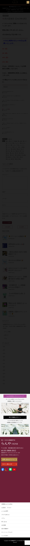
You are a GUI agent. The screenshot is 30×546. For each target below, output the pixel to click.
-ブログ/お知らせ (5, 514)
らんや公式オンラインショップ (15, 396)
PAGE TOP (27, 528)
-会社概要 (3, 525)
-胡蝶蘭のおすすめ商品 (6, 504)
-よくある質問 (4, 511)
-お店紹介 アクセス (6, 507)
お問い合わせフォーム (8, 459)
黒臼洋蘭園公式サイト (15, 417)
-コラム (3, 518)
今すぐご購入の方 (7, 464)
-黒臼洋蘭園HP (4, 528)
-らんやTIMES (4, 535)
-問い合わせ (4, 521)
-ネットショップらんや (6, 532)
